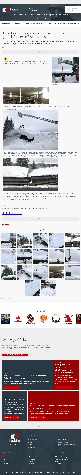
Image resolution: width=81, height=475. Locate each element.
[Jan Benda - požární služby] (72, 319)
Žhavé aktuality (23, 15)
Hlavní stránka (6, 23)
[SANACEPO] (22, 319)
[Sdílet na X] (9, 298)
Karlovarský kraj (37, 23)
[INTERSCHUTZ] (60, 319)
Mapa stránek (58, 463)
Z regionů (26, 19)
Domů (15, 15)
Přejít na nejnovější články (15, 355)
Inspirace (51, 15)
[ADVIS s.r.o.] (47, 319)
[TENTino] (9, 319)
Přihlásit (78, 5)
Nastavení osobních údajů (61, 459)
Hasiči (31, 15)
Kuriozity (55, 19)
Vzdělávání (38, 15)
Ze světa (33, 19)
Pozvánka (40, 19)
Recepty (58, 15)
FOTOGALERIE (12, 213)
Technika (65, 15)
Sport (45, 15)
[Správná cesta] (34, 319)
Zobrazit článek (11, 387)
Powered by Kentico (71, 472)
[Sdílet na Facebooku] (6, 298)
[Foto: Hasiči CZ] (65, 70)
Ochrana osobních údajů (61, 457)
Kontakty (57, 461)
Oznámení (48, 19)
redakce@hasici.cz (74, 445)
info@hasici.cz (71, 444)
